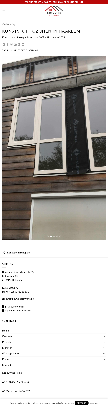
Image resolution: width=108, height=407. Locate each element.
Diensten (7, 347)
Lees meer (93, 403)
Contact (6, 364)
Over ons (7, 336)
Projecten (7, 341)
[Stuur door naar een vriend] (15, 44)
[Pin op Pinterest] (19, 44)
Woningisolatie (10, 353)
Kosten (6, 359)
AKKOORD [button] (81, 403)
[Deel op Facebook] (7, 44)
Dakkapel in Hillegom (18, 252)
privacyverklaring (14, 306)
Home (5, 330)
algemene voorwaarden (18, 310)
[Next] (100, 147)
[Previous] (7, 147)
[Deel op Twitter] (11, 44)
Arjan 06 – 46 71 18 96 (18, 381)
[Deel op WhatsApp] (4, 44)
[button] (4, 11)
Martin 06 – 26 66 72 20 (18, 391)
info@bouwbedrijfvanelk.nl (20, 298)
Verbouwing (8, 24)
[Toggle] (104, 336)
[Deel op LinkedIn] (23, 44)
